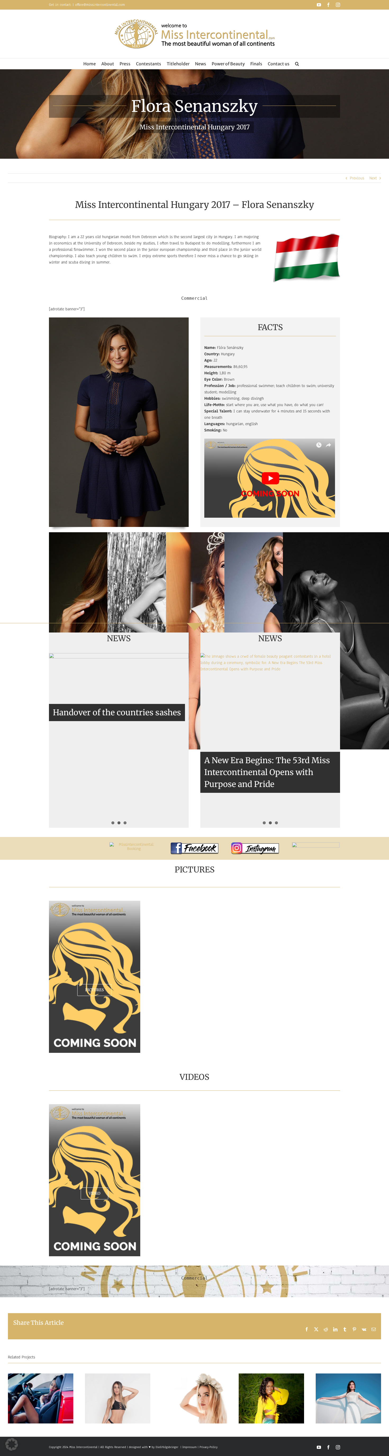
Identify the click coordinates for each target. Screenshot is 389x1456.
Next (373, 178)
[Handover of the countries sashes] (119, 695)
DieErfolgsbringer (167, 1447)
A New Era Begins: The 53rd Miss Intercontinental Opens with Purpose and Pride (267, 772)
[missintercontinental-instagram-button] (255, 844)
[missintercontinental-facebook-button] (194, 844)
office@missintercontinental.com (100, 4)
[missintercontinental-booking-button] (134, 844)
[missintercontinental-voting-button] (316, 844)
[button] (297, 63)
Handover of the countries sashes (117, 712)
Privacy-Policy (209, 1447)
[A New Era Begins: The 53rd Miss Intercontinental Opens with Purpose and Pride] (270, 740)
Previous (357, 178)
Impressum (189, 1447)
